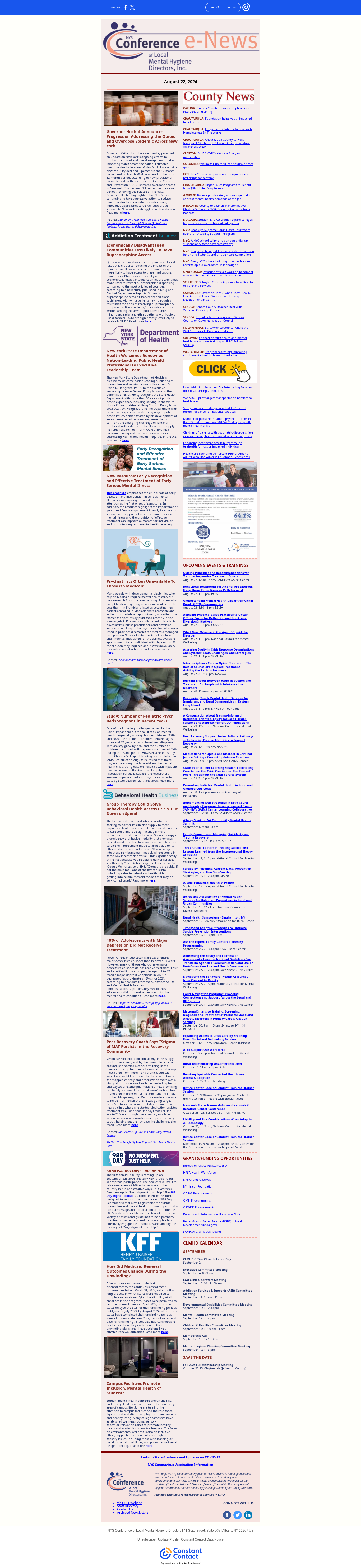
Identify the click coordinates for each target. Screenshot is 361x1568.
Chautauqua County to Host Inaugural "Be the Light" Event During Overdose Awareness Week (216, 143)
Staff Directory (127, 1506)
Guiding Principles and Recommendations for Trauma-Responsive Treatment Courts (216, 574)
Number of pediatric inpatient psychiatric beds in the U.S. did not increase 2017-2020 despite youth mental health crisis (217, 422)
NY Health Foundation (198, 1186)
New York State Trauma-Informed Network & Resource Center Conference (216, 1107)
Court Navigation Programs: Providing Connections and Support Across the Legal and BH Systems (217, 997)
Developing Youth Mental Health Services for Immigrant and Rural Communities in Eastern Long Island (216, 701)
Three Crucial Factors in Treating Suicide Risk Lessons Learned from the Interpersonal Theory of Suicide (218, 851)
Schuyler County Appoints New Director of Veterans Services (218, 284)
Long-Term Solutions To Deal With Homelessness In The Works (217, 130)
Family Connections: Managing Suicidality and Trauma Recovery (216, 835)
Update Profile (168, 1539)
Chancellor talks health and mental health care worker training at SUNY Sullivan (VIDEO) (215, 341)
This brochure (116, 493)
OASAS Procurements (198, 1193)
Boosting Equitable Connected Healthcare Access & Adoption (213, 1076)
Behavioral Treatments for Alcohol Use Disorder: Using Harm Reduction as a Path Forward (218, 588)
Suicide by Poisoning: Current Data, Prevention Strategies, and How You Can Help (217, 870)
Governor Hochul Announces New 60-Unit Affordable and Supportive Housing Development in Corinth (217, 296)
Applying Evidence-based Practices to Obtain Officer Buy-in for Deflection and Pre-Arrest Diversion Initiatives (215, 618)
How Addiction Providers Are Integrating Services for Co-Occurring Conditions (217, 389)
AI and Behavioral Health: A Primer (209, 882)
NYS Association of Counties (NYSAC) (201, 1494)
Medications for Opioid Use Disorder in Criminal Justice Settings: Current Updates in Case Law (217, 755)
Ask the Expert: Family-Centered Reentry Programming (213, 943)
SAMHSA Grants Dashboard (202, 1231)
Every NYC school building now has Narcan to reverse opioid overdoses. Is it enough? (218, 263)
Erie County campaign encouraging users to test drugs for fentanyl (217, 176)
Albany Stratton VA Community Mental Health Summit (217, 821)
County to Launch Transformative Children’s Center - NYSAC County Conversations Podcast (216, 209)
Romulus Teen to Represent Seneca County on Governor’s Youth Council (213, 318)
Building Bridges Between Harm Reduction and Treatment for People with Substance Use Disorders (217, 684)
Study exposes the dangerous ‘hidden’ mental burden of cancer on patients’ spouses (214, 409)
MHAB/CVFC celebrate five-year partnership (212, 155)
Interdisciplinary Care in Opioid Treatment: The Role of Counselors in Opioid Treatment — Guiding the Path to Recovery (217, 666)
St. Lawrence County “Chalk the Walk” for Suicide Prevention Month (215, 329)
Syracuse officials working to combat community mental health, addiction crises (218, 273)
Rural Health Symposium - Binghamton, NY (214, 917)
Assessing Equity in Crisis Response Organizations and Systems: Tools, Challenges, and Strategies (218, 651)
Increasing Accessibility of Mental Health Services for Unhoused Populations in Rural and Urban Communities (217, 899)
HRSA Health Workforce (199, 1172)
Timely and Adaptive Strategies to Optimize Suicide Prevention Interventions (215, 929)
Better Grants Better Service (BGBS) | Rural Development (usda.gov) (212, 1223)
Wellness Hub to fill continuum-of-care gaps (218, 165)
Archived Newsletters (133, 1512)
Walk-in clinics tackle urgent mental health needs (139, 661)
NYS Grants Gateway (197, 1179)
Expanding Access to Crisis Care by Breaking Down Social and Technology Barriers (215, 1037)
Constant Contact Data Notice (202, 1539)
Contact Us (125, 1509)
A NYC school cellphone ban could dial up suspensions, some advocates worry (215, 242)
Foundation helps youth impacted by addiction (217, 120)
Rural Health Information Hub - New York (211, 1214)
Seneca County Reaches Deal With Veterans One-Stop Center (212, 308)
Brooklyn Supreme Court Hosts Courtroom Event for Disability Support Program (216, 231)
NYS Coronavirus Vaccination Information (180, 1464)
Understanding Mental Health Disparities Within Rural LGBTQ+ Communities (218, 602)
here (125, 212)
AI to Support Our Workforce (204, 1050)
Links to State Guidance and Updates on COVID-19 (180, 1457)
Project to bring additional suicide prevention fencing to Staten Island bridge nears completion (218, 252)
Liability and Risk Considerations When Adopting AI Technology (218, 1121)
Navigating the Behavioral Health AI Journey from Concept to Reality (215, 978)
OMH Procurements (197, 1200)
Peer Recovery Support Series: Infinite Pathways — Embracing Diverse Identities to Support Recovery (218, 739)
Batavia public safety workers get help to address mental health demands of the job (218, 197)
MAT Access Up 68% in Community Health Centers (139, 1133)
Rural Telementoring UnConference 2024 (212, 1064)
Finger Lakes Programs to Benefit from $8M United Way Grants (217, 186)
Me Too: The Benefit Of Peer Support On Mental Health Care (141, 1144)
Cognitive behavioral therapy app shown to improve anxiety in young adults (139, 1004)
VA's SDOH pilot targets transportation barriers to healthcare (217, 399)
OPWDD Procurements (199, 1207)
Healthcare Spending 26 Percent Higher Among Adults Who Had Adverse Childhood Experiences (216, 455)
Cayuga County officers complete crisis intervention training (216, 110)
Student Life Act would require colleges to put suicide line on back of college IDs (218, 221)
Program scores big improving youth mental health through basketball (215, 353)
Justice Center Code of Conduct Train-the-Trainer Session (218, 1089)
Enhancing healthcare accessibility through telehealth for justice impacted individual (212, 444)
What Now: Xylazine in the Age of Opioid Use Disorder (215, 633)
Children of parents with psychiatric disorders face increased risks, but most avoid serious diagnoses (218, 434)
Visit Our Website (129, 1503)
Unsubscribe (146, 1539)
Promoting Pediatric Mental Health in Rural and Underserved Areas (218, 786)
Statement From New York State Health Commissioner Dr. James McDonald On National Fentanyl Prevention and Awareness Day (137, 223)
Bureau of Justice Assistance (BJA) (205, 1165)
